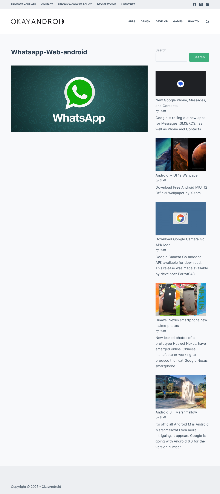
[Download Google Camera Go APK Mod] (181, 218)
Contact (47, 4)
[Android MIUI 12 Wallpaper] (181, 154)
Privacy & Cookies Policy (75, 4)
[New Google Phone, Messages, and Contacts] (181, 83)
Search (161, 50)
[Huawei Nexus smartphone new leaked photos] (181, 299)
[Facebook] (194, 4)
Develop (162, 21)
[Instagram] (207, 4)
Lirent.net (128, 4)
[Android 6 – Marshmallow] (181, 391)
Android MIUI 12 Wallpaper (177, 175)
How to (193, 21)
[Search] (207, 21)
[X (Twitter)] (201, 4)
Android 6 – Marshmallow (176, 412)
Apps (131, 21)
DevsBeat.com (106, 4)
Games (178, 21)
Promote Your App (23, 4)
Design (145, 21)
